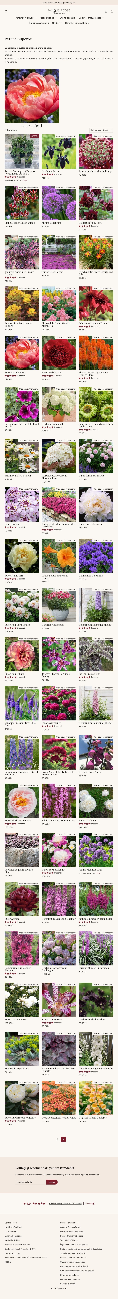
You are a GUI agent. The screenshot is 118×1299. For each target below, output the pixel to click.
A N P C (8, 1262)
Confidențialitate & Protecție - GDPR (20, 1249)
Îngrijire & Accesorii (39, 23)
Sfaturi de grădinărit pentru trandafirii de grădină (81, 1249)
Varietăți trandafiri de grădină (72, 1253)
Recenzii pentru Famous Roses (73, 1257)
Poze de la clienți (67, 1284)
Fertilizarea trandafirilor (70, 1279)
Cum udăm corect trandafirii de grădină (77, 1270)
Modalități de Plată (13, 1240)
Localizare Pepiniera (13, 1227)
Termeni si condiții (12, 1253)
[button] (11, 177)
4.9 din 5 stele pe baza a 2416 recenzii (65, 1203)
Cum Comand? (11, 1231)
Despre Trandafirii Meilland (72, 1231)
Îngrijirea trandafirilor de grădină (74, 1244)
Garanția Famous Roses (77, 23)
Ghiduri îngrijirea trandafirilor (72, 1262)
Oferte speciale (67, 18)
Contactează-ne (11, 1223)
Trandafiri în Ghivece (69, 1240)
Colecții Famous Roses (90, 18)
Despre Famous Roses (69, 1223)
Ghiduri (56, 23)
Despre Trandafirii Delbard (71, 1236)
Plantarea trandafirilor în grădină (74, 1266)
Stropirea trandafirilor (69, 1275)
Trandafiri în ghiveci (25, 18)
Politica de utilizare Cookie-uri (18, 1244)
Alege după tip (47, 18)
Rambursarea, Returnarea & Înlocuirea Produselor (26, 1257)
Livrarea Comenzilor (13, 1236)
